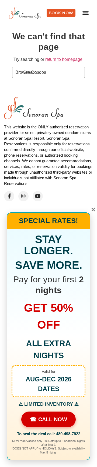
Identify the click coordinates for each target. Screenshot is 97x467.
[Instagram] (23, 196)
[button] (86, 13)
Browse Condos (30, 72)
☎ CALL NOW (48, 419)
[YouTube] (38, 196)
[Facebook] (9, 196)
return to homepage (63, 59)
